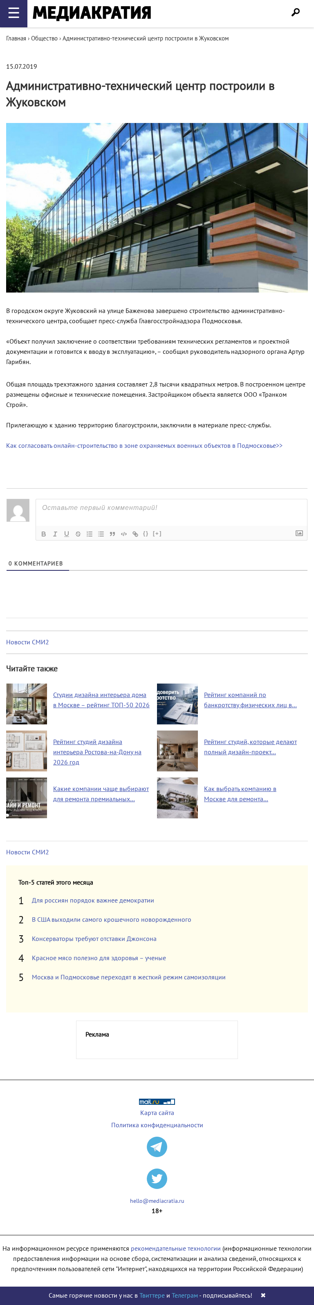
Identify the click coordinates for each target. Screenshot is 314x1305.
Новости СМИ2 (27, 642)
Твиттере (152, 1295)
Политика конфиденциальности (157, 1125)
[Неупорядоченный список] (101, 534)
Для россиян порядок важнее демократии (93, 900)
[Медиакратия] (92, 13)
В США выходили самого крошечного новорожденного (111, 919)
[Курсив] (55, 534)
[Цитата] (112, 534)
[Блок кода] (124, 534)
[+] (157, 533)
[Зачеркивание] (78, 534)
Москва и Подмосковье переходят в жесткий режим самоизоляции (129, 977)
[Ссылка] (135, 534)
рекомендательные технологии (176, 1248)
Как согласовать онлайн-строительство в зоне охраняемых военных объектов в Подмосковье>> (144, 445)
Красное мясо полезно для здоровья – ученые (99, 958)
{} (146, 533)
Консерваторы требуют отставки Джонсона (94, 939)
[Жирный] (43, 534)
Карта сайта (157, 1113)
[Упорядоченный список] (89, 534)
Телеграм (185, 1295)
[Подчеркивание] (66, 534)
